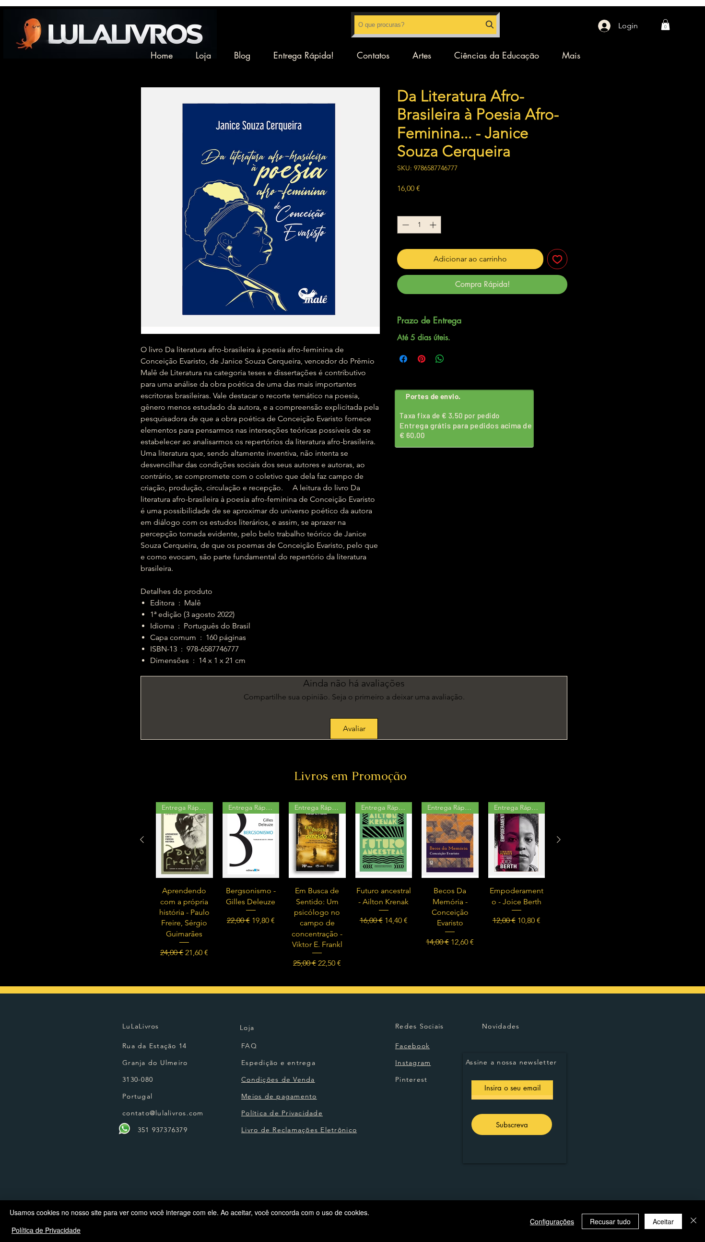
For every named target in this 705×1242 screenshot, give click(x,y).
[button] (665, 24)
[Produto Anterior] (142, 839)
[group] (350, 886)
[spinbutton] (419, 224)
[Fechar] (693, 1221)
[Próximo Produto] (558, 839)
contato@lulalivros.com (163, 1113)
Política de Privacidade (46, 1230)
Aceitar (663, 1221)
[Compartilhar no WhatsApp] (440, 359)
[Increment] (434, 224)
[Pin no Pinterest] (421, 359)
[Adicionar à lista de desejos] (557, 259)
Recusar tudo (610, 1221)
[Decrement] (405, 224)
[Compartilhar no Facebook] (403, 359)
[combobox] (425, 24)
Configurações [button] (552, 1221)
